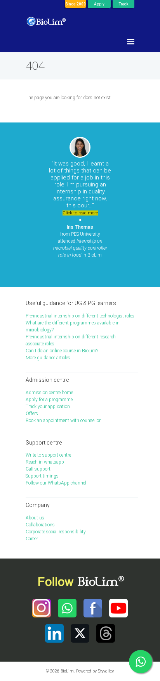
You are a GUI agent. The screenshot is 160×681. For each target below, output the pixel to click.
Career (32, 538)
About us (35, 518)
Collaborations (40, 525)
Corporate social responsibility (56, 531)
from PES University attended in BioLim (80, 241)
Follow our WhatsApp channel (56, 483)
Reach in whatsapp (45, 462)
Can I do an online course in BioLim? (62, 350)
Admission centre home (49, 392)
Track (123, 4)
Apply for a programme (49, 399)
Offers (32, 413)
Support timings (42, 476)
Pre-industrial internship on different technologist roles (80, 316)
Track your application (48, 406)
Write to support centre (48, 455)
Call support (38, 469)
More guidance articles (48, 357)
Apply (99, 4)
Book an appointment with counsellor (63, 420)
